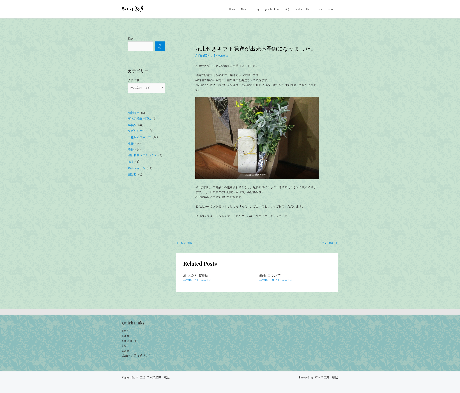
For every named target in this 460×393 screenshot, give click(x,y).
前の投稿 (184, 243)
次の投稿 (329, 243)
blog (256, 9)
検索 (131, 38)
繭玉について (270, 275)
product (270, 9)
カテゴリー (135, 80)
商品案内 (204, 55)
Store (318, 9)
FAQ (287, 9)
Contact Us (302, 9)
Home (232, 9)
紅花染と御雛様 (195, 275)
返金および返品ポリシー (138, 355)
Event (331, 9)
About (244, 9)
